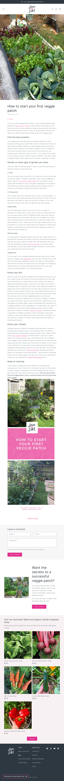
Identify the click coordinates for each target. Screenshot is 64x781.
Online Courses (22, 762)
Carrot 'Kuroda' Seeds (10, 696)
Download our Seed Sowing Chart (14, 776)
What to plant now (23, 751)
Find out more (39, 606)
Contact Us (35, 751)
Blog (19, 755)
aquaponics (27, 259)
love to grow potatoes (19, 335)
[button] (3, 9)
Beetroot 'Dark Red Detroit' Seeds (42, 661)
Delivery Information (38, 759)
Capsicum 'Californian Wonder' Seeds (14, 731)
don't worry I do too (23, 126)
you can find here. (34, 244)
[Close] (26, 776)
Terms (34, 766)
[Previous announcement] (3, 2)
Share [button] (11, 119)
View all (32, 738)
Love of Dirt (34, 777)
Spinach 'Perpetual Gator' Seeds (13, 661)
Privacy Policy (36, 762)
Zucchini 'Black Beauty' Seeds (40, 696)
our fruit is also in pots (28, 181)
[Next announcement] (61, 2)
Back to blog (33, 518)
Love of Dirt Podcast (24, 759)
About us (35, 755)
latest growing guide (35, 357)
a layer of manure (36, 310)
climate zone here (33, 350)
